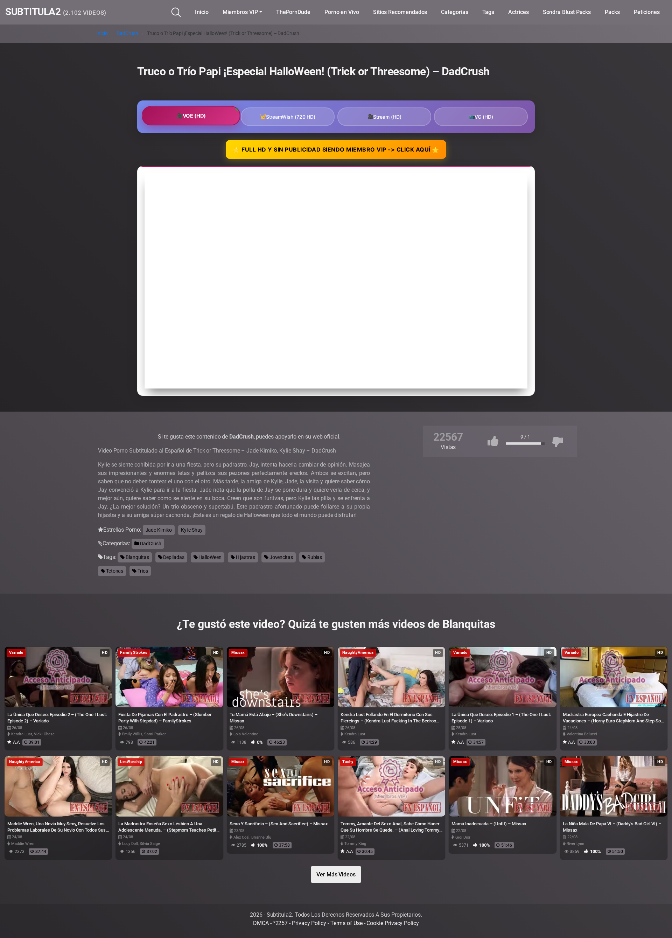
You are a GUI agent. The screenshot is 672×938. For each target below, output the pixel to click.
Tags (488, 12)
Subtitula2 (55, 12)
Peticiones (647, 12)
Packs (612, 12)
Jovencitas (280, 557)
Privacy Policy (309, 923)
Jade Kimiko (159, 530)
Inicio (202, 12)
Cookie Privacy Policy (392, 923)
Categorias (454, 12)
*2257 (280, 923)
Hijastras (245, 557)
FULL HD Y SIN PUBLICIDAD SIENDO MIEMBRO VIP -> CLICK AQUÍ (336, 150)
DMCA (261, 923)
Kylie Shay (192, 530)
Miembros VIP (240, 12)
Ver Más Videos (336, 874)
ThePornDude (293, 12)
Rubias (314, 557)
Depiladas (173, 557)
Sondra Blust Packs (567, 12)
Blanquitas (137, 557)
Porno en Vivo (341, 12)
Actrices (518, 12)
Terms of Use (346, 923)
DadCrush (127, 33)
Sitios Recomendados (400, 12)
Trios (142, 571)
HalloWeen (210, 557)
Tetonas (114, 571)
